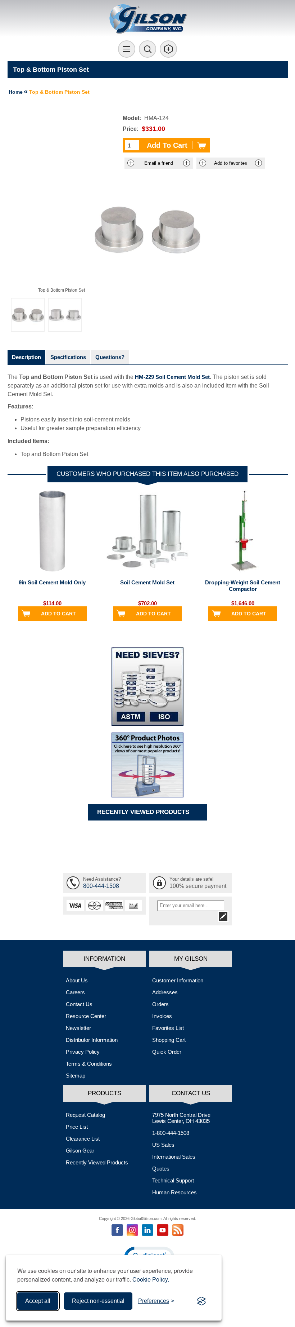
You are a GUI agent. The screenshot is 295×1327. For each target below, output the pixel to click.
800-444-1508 (101, 886)
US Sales (163, 1145)
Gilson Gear (80, 1150)
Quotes (160, 1168)
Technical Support (173, 1180)
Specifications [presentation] (68, 357)
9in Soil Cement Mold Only (52, 582)
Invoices (162, 1016)
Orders (160, 1004)
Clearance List (83, 1139)
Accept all (37, 1301)
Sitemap (75, 1075)
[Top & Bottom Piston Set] (28, 315)
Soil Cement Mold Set (147, 582)
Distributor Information (92, 1040)
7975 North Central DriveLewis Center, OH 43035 (181, 1118)
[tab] (26, 357)
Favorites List (168, 1028)
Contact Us (79, 1004)
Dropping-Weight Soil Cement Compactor (242, 585)
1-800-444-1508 (170, 1133)
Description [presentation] (26, 357)
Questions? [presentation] (109, 357)
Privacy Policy (83, 1052)
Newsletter (78, 1028)
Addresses (165, 992)
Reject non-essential (98, 1301)
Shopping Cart (169, 1040)
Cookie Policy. (150, 1279)
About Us (77, 980)
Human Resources (174, 1192)
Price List (77, 1127)
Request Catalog (85, 1115)
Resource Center (86, 1016)
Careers (75, 992)
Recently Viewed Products (97, 1162)
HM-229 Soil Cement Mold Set (172, 377)
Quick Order (166, 1052)
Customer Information (177, 980)
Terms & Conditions (89, 1064)
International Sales (173, 1157)
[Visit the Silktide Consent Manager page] (201, 1301)
